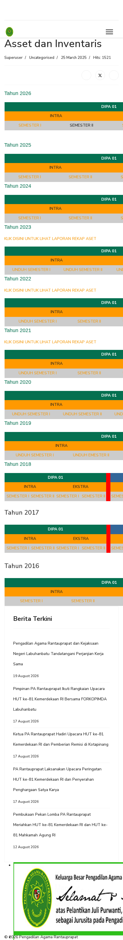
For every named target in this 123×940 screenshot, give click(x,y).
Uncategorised (41, 57)
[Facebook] (86, 75)
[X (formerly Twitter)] (100, 75)
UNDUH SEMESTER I (31, 269)
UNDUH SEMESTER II (83, 269)
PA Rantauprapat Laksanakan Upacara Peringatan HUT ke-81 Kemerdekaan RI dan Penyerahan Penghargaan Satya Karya (57, 785)
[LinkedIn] (114, 75)
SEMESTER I (30, 125)
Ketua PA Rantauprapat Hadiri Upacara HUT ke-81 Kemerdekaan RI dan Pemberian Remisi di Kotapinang (60, 745)
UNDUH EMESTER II (91, 455)
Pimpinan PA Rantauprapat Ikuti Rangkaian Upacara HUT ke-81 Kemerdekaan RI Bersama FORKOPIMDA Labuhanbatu (60, 705)
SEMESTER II (80, 177)
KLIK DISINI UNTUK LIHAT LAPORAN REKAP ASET (50, 238)
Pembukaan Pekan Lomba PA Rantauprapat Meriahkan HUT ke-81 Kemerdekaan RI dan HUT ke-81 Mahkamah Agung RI (60, 830)
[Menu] (109, 31)
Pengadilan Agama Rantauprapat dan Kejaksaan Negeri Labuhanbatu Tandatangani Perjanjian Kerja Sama (58, 659)
